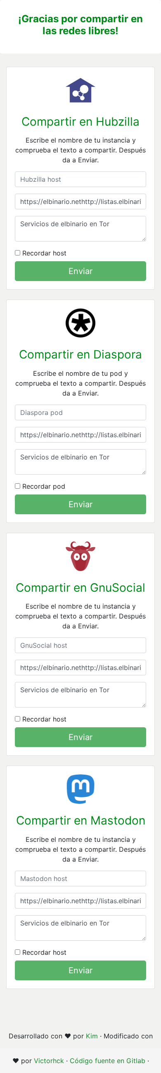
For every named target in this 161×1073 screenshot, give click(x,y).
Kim (92, 1036)
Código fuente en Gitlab (107, 1061)
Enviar (80, 271)
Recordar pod (42, 486)
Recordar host (43, 253)
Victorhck (49, 1061)
